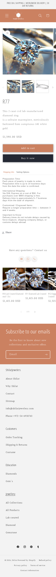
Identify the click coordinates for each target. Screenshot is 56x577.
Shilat (15, 560)
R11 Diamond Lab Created (35, 293)
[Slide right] (53, 87)
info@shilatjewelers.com (20, 409)
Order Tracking (14, 437)
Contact (10, 394)
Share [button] (8, 232)
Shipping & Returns (16, 445)
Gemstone (11, 533)
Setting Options (22, 172)
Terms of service (37, 565)
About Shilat (13, 379)
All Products (13, 510)
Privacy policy (20, 565)
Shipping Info (8, 172)
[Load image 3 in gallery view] (42, 86)
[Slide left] (3, 87)
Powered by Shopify (27, 560)
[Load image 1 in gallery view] (13, 86)
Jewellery (10, 494)
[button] (7, 15)
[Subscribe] (46, 354)
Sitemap (10, 401)
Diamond (11, 525)
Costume (11, 452)
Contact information (29, 570)
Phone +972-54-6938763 (19, 416)
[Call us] (34, 258)
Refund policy (45, 560)
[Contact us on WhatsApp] (27, 258)
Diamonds (11, 474)
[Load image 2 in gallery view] (28, 86)
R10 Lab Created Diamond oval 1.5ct (13, 295)
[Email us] (21, 258)
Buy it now (28, 158)
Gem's (9, 481)
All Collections (14, 503)
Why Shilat (12, 386)
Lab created (12, 518)
